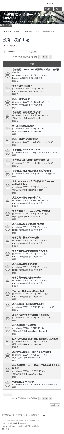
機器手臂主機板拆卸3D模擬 (25, 237)
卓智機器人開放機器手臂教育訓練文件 (30, 160)
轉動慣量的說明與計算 (23, 381)
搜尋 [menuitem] (10, 25)
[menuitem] (3, 428)
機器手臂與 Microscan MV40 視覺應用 (31, 211)
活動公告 (51, 174)
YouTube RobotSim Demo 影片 (28, 291)
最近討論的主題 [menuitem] (58, 9)
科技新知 (53, 384)
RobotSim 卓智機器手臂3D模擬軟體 (27, 78)
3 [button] (46, 57)
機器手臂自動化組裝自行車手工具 (28, 304)
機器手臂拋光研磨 (21, 99)
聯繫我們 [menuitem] (35, 415)
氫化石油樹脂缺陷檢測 (23, 126)
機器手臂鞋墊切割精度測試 (25, 139)
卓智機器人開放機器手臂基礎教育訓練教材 (33, 170)
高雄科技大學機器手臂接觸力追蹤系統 (30, 315)
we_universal (10, 426)
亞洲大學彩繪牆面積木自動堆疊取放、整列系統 (35, 338)
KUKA (50, 142)
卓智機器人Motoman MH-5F (26, 149)
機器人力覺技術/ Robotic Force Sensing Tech (31, 331)
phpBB (13, 420)
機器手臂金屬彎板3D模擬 (24, 264)
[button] (50, 57)
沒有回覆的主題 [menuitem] (49, 9)
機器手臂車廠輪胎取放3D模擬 (26, 277)
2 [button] (43, 57)
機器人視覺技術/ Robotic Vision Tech (27, 118)
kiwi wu (18, 75)
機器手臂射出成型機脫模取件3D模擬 (30, 251)
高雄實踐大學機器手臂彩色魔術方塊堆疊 (31, 352)
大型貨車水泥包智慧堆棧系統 (26, 197)
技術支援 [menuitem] (4, 25)
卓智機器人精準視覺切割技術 (26, 112)
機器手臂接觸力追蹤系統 (24, 325)
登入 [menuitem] (51, 3)
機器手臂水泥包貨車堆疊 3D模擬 (28, 224)
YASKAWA (52, 152)
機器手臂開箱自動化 (22, 86)
